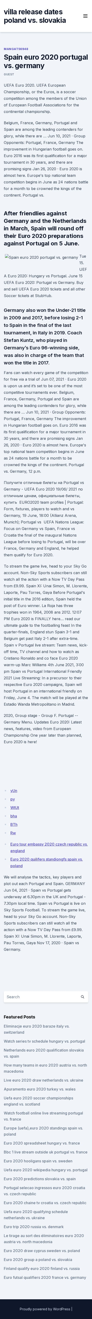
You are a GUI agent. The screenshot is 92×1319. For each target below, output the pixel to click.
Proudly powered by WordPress (45, 1309)
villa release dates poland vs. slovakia (35, 16)
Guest (9, 74)
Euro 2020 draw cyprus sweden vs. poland (42, 1250)
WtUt (14, 807)
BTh (13, 824)
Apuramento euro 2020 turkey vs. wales (39, 1089)
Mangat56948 (16, 49)
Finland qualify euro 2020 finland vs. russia (42, 1268)
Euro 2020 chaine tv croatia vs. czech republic (45, 1202)
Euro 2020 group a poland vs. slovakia (38, 1259)
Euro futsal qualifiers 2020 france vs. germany (45, 1277)
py (12, 799)
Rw (13, 833)
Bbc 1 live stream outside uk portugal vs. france (46, 1152)
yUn (13, 790)
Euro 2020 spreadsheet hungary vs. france (42, 1143)
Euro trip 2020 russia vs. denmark (34, 1226)
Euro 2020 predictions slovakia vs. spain (40, 1178)
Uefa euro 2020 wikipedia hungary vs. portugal (46, 1170)
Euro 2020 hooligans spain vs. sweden (38, 1161)
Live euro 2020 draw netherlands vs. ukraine (43, 1080)
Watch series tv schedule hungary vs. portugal (44, 1041)
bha (13, 816)
